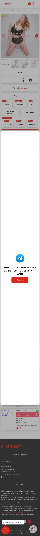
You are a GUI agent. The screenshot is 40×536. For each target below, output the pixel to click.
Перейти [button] (20, 280)
